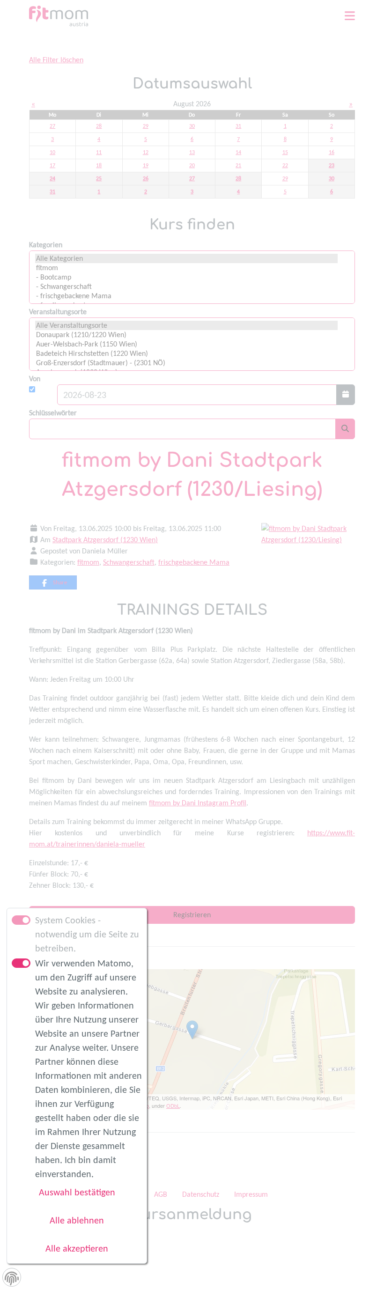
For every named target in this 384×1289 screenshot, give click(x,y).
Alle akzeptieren (76, 1248)
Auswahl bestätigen (77, 1192)
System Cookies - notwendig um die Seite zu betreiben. (87, 934)
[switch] (21, 963)
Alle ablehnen (77, 1220)
